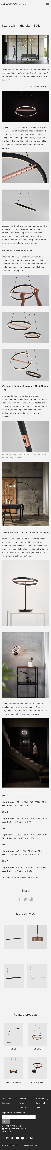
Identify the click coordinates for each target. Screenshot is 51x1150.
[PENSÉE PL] (37, 937)
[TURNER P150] (14, 937)
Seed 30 (22, 1107)
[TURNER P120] (37, 976)
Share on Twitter (25, 899)
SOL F (7, 529)
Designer (6, 1103)
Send (6, 1121)
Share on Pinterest (31, 899)
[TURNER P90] (14, 976)
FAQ (38, 1107)
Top (46, 1143)
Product (22, 1099)
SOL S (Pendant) (14, 1083)
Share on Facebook (19, 899)
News (21, 1103)
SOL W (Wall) (37, 1083)
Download (40, 1103)
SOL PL (37, 1049)
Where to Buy (42, 1099)
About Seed (7, 1099)
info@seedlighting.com (15, 1129)
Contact (9, 1131)
